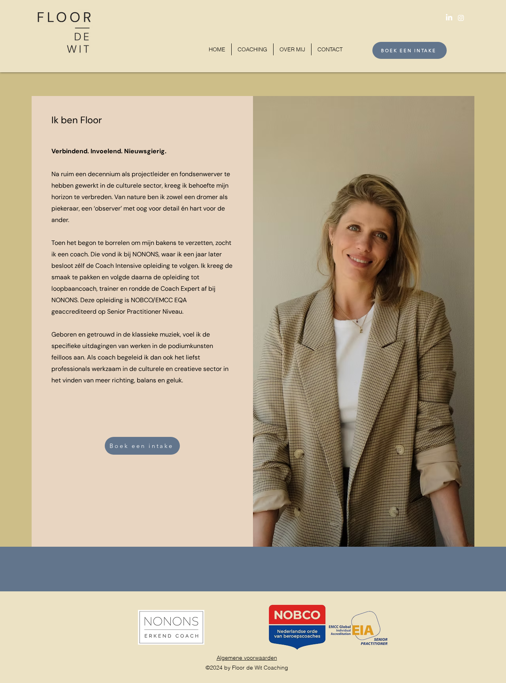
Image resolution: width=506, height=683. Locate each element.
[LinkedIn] (449, 18)
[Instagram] (461, 18)
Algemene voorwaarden (247, 657)
